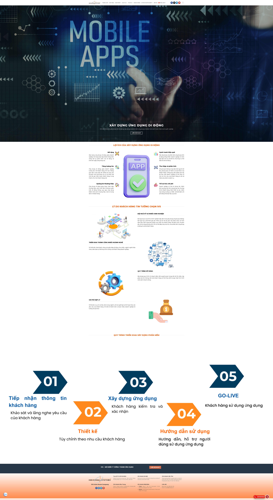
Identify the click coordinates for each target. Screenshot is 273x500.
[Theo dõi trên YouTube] (179, 3)
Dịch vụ (124, 2)
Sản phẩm (117, 2)
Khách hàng (137, 2)
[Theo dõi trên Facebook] (171, 3)
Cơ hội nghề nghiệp (146, 2)
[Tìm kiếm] (183, 3)
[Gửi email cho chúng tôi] (174, 3)
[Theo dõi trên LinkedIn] (177, 3)
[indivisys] (94, 3)
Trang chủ (105, 2)
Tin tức (130, 2)
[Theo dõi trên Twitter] (99, 488)
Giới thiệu (111, 2)
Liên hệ (155, 2)
